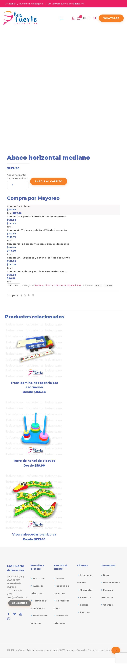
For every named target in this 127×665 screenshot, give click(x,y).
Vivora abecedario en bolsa (34, 534)
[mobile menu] (61, 18)
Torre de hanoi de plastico (34, 461)
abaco (98, 285)
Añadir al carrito (49, 181)
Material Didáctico (45, 285)
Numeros (61, 285)
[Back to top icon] (115, 650)
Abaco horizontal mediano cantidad (17, 177)
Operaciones (74, 285)
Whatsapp (111, 18)
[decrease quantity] (11, 181)
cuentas (108, 285)
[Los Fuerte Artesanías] (20, 18)
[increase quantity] (25, 181)
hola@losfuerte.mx (74, 3)
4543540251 (54, 3)
